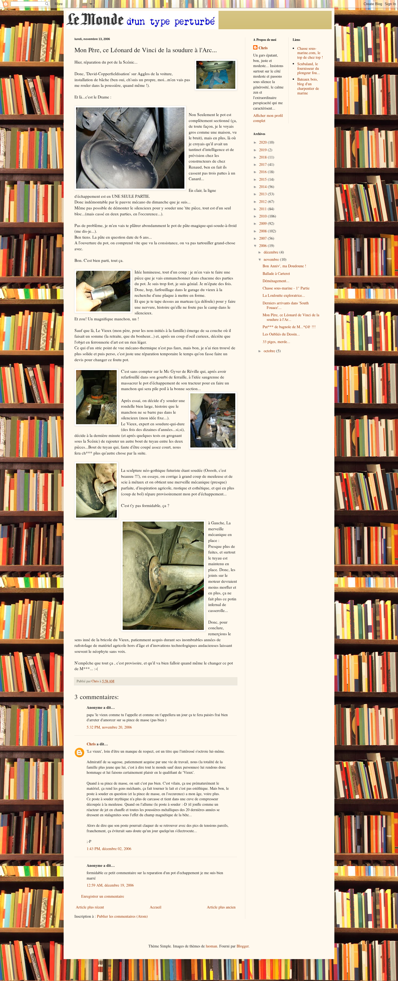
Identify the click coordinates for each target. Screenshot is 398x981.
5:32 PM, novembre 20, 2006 (109, 727)
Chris (91, 744)
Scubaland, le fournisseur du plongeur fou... (308, 68)
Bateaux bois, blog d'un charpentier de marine (308, 86)
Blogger (243, 946)
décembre (271, 252)
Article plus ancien (221, 907)
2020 (263, 142)
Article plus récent (90, 907)
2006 (263, 245)
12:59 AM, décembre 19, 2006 (110, 885)
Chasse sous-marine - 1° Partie (286, 288)
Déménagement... (276, 280)
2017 (263, 164)
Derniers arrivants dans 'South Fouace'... (286, 305)
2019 (263, 149)
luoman (211, 946)
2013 (263, 193)
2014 (263, 186)
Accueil (155, 907)
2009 (263, 223)
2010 (263, 216)
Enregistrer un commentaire (102, 896)
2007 (263, 238)
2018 (263, 157)
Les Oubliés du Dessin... (281, 334)
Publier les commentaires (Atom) (122, 916)
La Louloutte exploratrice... (284, 295)
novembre (272, 259)
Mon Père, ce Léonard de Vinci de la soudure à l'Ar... (291, 317)
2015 (263, 179)
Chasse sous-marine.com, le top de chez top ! (310, 53)
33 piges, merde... (276, 341)
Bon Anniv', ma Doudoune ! (284, 265)
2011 (263, 208)
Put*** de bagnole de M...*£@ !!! (289, 326)
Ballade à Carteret (276, 273)
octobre (270, 350)
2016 (263, 171)
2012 (263, 201)
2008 (263, 230)
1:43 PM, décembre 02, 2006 (109, 848)
